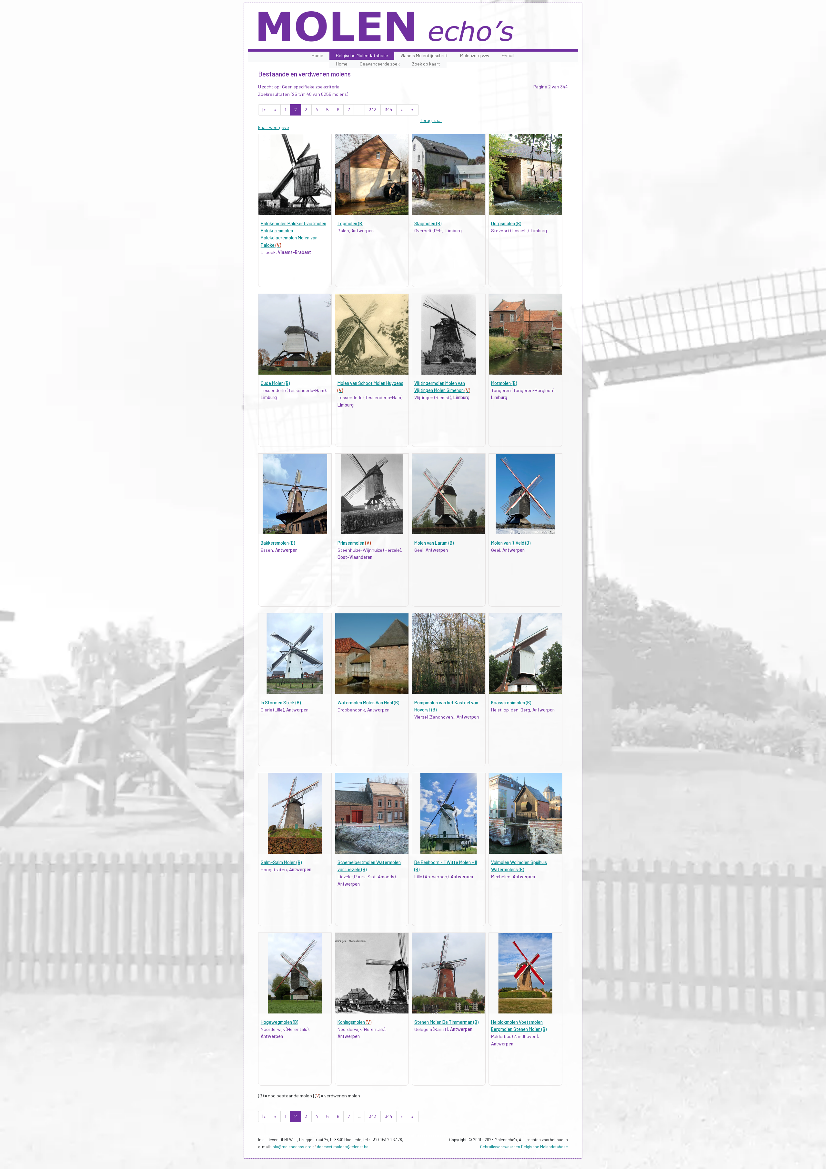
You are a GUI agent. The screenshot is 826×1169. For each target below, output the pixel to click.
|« (264, 109)
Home (317, 55)
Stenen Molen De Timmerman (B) (446, 1022)
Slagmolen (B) (427, 223)
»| (413, 109)
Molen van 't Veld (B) (510, 543)
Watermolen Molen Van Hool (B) (368, 702)
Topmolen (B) (350, 223)
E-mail (508, 55)
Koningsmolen (354, 1022)
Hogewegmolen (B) (279, 1022)
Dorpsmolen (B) (506, 223)
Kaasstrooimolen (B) (511, 702)
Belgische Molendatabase (362, 55)
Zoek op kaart (426, 63)
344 (388, 109)
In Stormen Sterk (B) (281, 702)
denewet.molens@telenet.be (342, 1146)
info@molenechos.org (291, 1146)
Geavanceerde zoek (380, 63)
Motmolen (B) (504, 383)
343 (373, 109)
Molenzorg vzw (474, 55)
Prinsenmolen (354, 543)
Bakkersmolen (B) (278, 543)
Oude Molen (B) (275, 383)
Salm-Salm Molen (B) (281, 862)
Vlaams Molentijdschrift (424, 55)
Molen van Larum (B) (434, 543)
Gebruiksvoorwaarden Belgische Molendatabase (524, 1146)
